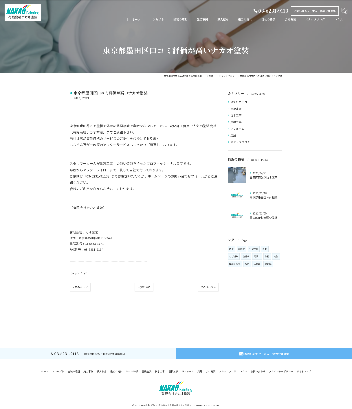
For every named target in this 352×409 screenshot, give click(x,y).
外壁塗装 (253, 249)
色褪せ (246, 256)
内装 (276, 256)
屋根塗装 (236, 109)
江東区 (257, 263)
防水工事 (236, 115)
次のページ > (208, 287)
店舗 (233, 135)
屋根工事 (236, 122)
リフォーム (237, 128)
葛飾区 (268, 263)
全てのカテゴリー (241, 102)
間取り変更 (234, 263)
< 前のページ (80, 287)
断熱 (265, 249)
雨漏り (257, 256)
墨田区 (241, 249)
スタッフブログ (78, 273)
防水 (231, 249)
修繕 (267, 256)
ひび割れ (233, 256)
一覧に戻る (144, 287)
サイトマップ (304, 371)
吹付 (247, 263)
